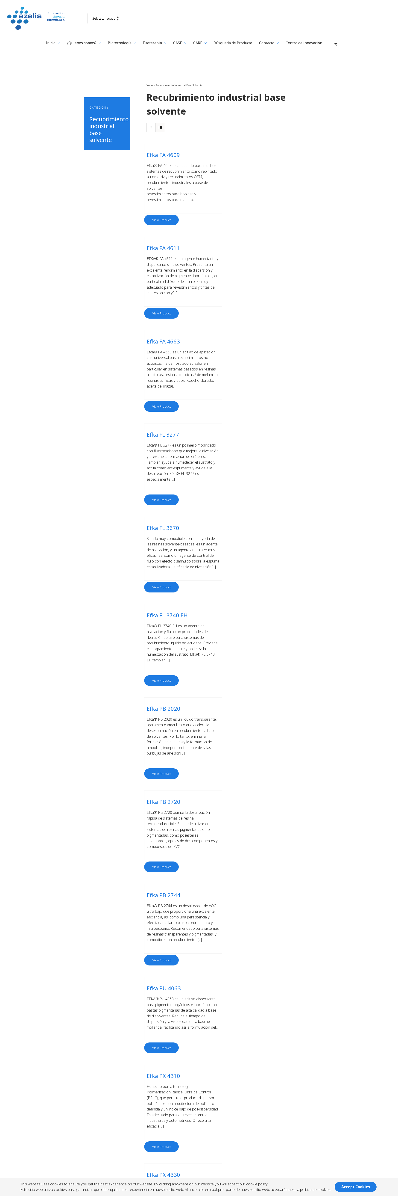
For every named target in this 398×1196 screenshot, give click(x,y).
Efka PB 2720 (163, 801)
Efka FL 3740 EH (167, 615)
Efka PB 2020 (163, 708)
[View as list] (160, 127)
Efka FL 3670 (163, 528)
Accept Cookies (355, 1186)
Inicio (149, 85)
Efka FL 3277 (163, 434)
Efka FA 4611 (163, 248)
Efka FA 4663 (163, 341)
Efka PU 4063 (164, 988)
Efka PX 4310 (163, 1076)
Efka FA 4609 (163, 155)
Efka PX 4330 (163, 1174)
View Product (161, 220)
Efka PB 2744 (163, 895)
